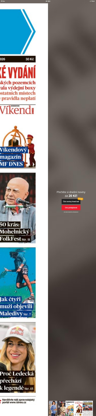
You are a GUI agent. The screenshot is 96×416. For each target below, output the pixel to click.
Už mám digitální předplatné (71, 212)
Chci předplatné (71, 208)
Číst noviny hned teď (71, 201)
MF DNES (48, 1)
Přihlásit (93, 1)
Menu (4, 1)
